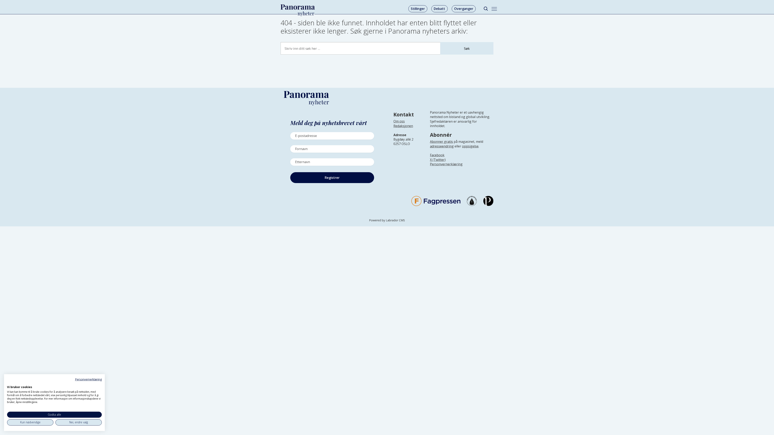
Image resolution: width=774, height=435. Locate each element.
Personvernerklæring (446, 164)
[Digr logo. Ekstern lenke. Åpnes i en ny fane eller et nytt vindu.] (9, 382)
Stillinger (418, 8)
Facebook (437, 155)
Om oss (399, 121)
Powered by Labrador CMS (387, 220)
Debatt (439, 8)
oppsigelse (470, 146)
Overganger (463, 8)
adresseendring (442, 146)
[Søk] (485, 8)
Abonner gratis (441, 141)
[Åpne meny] (494, 9)
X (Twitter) (438, 159)
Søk (467, 48)
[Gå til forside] (298, 7)
